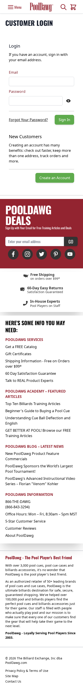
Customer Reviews (20, 528)
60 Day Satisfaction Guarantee (30, 373)
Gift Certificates (18, 353)
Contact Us (13, 681)
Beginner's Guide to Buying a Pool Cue (37, 410)
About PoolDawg (19, 535)
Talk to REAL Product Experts (29, 380)
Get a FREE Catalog (21, 346)
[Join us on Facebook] (13, 254)
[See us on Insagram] (27, 254)
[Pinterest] (55, 254)
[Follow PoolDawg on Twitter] (41, 254)
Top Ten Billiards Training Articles (32, 403)
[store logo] (41, 7)
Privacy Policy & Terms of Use (26, 671)
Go (70, 241)
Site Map (11, 676)
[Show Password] (68, 101)
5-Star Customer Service (25, 521)
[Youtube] (70, 254)
